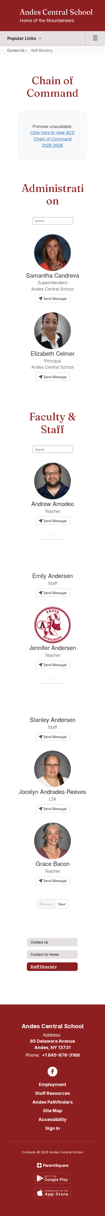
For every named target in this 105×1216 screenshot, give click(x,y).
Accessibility (53, 1119)
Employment (52, 1084)
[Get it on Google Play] (52, 1178)
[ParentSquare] (53, 1165)
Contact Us (15, 50)
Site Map (52, 1110)
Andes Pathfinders (52, 1102)
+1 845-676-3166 (61, 1055)
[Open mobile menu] (95, 38)
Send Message (54, 298)
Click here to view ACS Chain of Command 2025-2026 (52, 138)
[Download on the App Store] (52, 1192)
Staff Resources (52, 1093)
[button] (24, 38)
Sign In (52, 1128)
